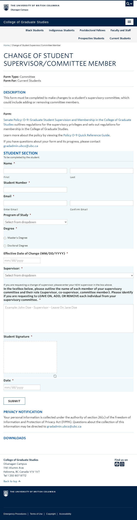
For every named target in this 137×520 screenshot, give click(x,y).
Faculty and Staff (121, 30)
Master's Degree (17, 237)
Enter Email (11, 209)
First (6, 177)
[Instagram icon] (122, 465)
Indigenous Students (61, 30)
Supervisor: (13, 268)
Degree (10, 228)
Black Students (35, 30)
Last (72, 177)
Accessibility (65, 514)
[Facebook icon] (117, 465)
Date (9, 380)
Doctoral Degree (17, 245)
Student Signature (18, 336)
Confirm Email (79, 209)
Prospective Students (91, 38)
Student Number (17, 182)
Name (9, 163)
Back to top (11, 481)
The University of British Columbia (59, 7)
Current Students (120, 38)
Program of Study (17, 215)
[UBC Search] (129, 4)
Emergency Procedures (15, 514)
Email (9, 196)
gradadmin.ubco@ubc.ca (21, 146)
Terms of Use (36, 514)
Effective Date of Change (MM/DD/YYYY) (36, 253)
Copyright (51, 514)
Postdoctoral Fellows (92, 30)
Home (6, 45)
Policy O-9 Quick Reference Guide (86, 135)
